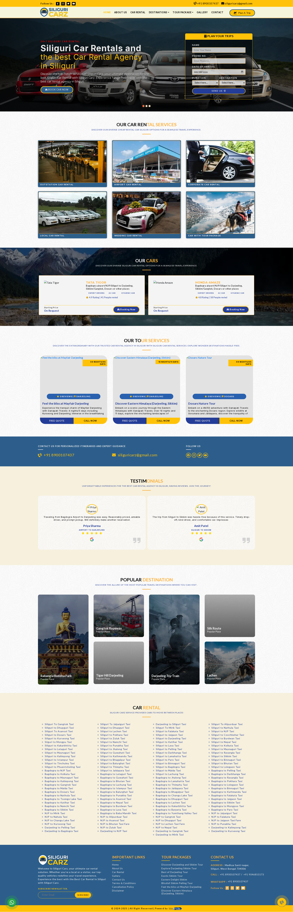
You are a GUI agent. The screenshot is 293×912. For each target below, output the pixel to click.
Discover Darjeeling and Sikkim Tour (182, 864)
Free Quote (56, 420)
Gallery (202, 12)
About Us (120, 12)
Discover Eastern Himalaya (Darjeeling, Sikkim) (176, 892)
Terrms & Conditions (124, 883)
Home (107, 12)
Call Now (90, 420)
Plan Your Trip (57, 89)
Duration (199, 78)
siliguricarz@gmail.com (238, 3)
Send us (217, 91)
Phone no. (199, 56)
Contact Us (118, 879)
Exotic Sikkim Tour (172, 876)
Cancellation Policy (123, 887)
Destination (228, 78)
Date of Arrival (204, 66)
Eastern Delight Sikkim (174, 879)
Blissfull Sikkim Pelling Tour (177, 883)
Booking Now (127, 309)
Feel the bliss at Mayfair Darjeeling (181, 887)
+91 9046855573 (254, 874)
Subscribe (83, 895)
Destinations (158, 12)
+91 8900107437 (208, 3)
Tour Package (182, 12)
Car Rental (137, 12)
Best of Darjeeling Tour (174, 872)
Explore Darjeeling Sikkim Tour (179, 868)
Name (196, 45)
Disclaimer (118, 890)
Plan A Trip (244, 12)
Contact (217, 12)
